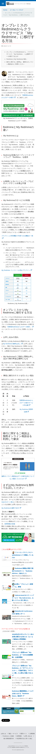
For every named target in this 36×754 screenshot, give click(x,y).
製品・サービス (13, 733)
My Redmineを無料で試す (10, 508)
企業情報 (32, 733)
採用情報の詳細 (9, 524)
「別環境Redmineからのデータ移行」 (19, 327)
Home (5, 10)
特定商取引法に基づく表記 (24, 738)
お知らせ (3, 733)
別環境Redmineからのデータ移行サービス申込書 (26, 402)
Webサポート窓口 (8, 502)
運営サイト (23, 733)
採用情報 (19, 736)
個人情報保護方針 (9, 738)
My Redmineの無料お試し (12, 344)
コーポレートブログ (16, 10)
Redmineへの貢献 (8, 736)
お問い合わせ (28, 736)
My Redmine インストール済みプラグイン (16, 270)
